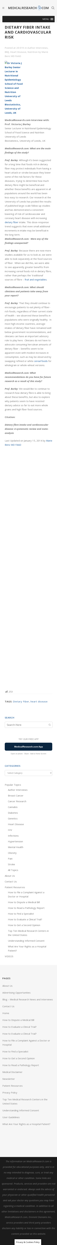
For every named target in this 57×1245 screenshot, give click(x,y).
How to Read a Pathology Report (26, 907)
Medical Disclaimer (12, 1072)
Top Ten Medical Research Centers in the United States (25, 1101)
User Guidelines (11, 1117)
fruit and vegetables (36, 279)
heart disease (39, 701)
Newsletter (8, 1078)
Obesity (12, 852)
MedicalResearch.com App (28, 746)
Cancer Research (17, 801)
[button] (45, 19)
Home (5, 1013)
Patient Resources (15, 887)
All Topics (13, 870)
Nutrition (33, 51)
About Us (10, 875)
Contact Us (11, 881)
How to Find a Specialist (21, 913)
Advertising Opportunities (16, 992)
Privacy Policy (9, 1092)
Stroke (11, 864)
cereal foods (41, 361)
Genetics (13, 818)
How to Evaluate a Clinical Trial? (25, 919)
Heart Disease (18, 51)
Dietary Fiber (21, 701)
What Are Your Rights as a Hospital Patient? (26, 1124)
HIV (10, 829)
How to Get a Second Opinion (24, 925)
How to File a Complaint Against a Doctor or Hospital (26, 1042)
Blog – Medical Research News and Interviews (27, 999)
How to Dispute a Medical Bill (24, 902)
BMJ (7, 51)
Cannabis (13, 807)
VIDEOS (9, 956)
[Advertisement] (28, 568)
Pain (10, 858)
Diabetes (13, 812)
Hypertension (15, 841)
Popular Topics (13, 784)
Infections (13, 835)
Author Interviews (37, 47)
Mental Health (15, 847)
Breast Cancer (15, 795)
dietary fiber (11, 222)
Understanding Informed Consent (26, 940)
